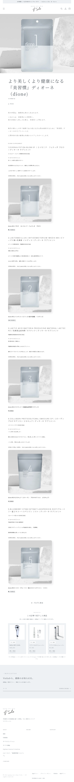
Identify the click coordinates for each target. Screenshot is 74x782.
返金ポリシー (35, 773)
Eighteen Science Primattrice (11, 749)
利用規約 (5, 737)
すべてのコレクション (9, 741)
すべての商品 (6, 745)
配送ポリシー (63, 773)
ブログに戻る (38, 603)
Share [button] (12, 104)
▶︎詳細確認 (11, 230)
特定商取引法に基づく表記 (38, 778)
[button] (4, 9)
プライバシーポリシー (46, 773)
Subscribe (65, 688)
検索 (4, 734)
